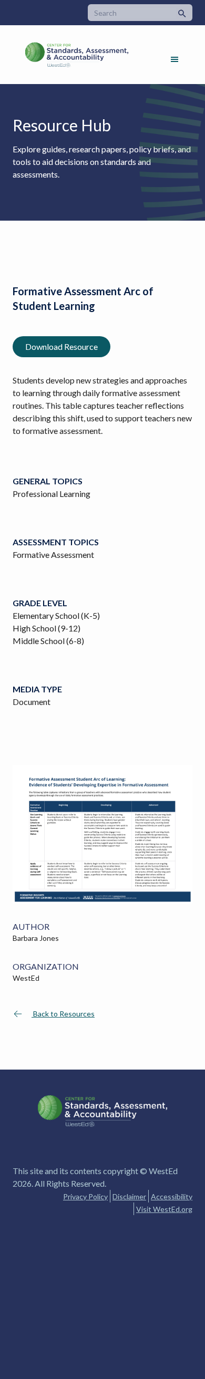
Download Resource (61, 346)
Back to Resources (63, 1013)
